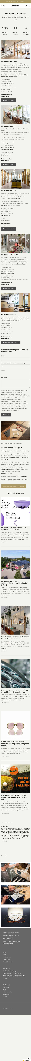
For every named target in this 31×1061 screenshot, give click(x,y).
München (10, 18)
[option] (15, 835)
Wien (15, 21)
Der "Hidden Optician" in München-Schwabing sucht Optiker (15, 639)
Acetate (5, 979)
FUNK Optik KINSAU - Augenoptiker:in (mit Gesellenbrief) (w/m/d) (15, 584)
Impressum (6, 996)
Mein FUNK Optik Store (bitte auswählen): (13, 364)
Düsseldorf (22, 18)
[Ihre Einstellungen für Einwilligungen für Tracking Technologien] (28, 1058)
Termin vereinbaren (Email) (11, 344)
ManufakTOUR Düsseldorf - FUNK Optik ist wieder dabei (14, 530)
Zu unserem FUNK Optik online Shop (13, 487)
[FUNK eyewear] (15, 7)
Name (3, 357)
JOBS (4, 956)
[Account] (26, 7)
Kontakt (5, 998)
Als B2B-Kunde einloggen (10, 972)
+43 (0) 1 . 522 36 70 (6, 328)
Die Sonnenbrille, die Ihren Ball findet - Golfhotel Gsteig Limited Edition (14, 798)
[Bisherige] (1, 856)
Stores (7, 1)
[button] (27, 1060)
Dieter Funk (6, 960)
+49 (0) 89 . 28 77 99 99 (7, 149)
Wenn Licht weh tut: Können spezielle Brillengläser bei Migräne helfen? (15, 745)
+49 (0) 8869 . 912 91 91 (7, 84)
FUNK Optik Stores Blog (15, 494)
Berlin (16, 18)
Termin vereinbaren (8, 101)
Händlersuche (7, 958)
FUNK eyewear (9, 1010)
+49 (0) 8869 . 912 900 (14, 943)
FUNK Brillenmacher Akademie (12, 974)
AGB (4, 991)
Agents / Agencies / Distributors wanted (14, 977)
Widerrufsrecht (7, 993)
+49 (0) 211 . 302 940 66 (7, 272)
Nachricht (4, 379)
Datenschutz (6, 988)
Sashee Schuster (7, 963)
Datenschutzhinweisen (12, 412)
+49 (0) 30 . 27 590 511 (7, 215)
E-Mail (3, 371)
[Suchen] (5, 7)
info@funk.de (9, 945)
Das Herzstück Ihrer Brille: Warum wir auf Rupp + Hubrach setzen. (15, 692)
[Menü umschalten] (1, 7)
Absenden (6, 416)
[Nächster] (6, 856)
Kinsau (4, 18)
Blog (4, 953)
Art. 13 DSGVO (22, 406)
